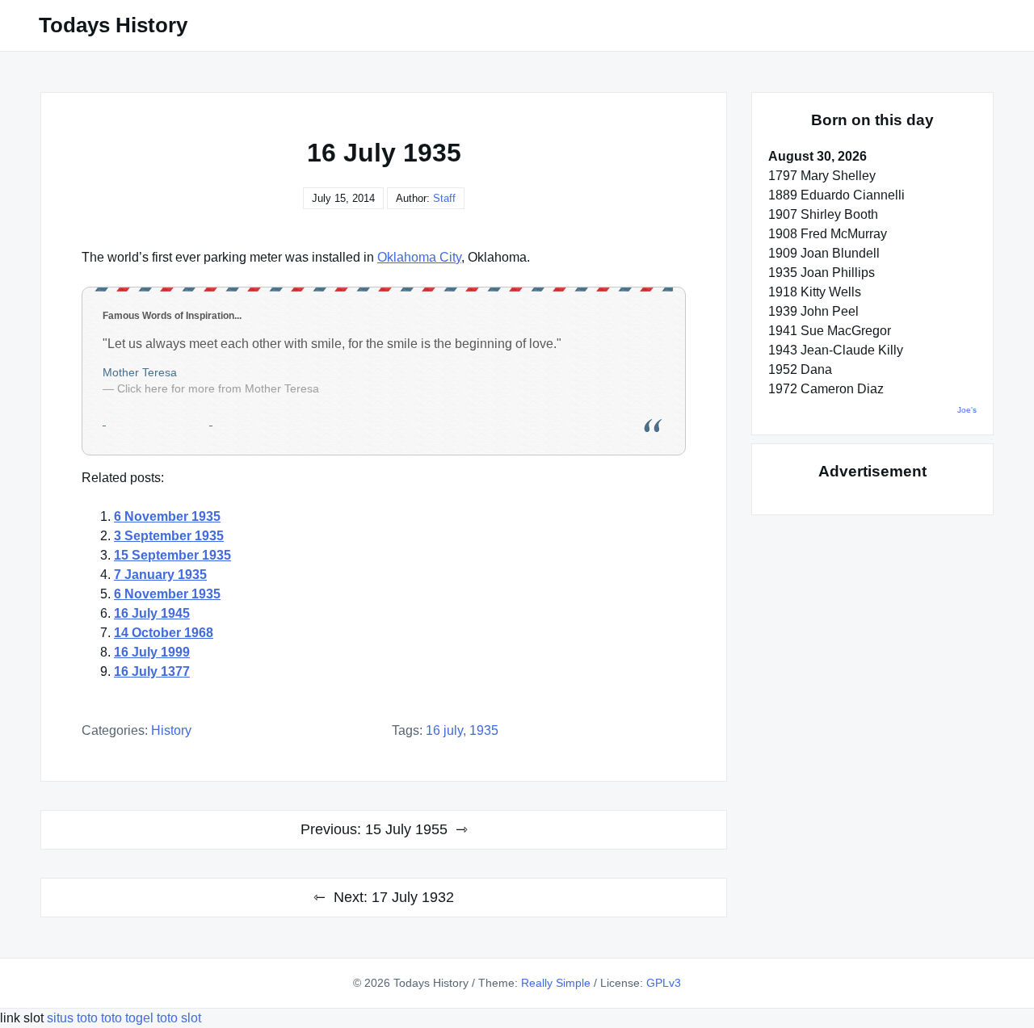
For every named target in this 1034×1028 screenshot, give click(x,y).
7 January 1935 (160, 574)
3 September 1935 (169, 536)
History (171, 730)
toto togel (127, 1018)
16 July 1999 (152, 652)
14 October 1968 (163, 633)
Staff (444, 198)
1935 (483, 730)
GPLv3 (663, 982)
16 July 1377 (152, 671)
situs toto (74, 1018)
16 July (444, 730)
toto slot (179, 1018)
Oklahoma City (419, 257)
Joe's (967, 409)
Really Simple (556, 982)
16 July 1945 (152, 613)
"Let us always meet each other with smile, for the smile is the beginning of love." (332, 343)
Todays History (113, 25)
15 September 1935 (172, 555)
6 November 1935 (167, 516)
